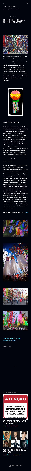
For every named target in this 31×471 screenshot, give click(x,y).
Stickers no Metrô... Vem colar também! (14, 422)
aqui (26, 212)
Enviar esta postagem (15, 338)
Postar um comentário (15, 454)
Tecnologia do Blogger (16, 465)
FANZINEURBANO (9, 6)
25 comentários (14, 426)
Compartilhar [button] (6, 338)
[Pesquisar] (27, 2)
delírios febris (12, 340)
